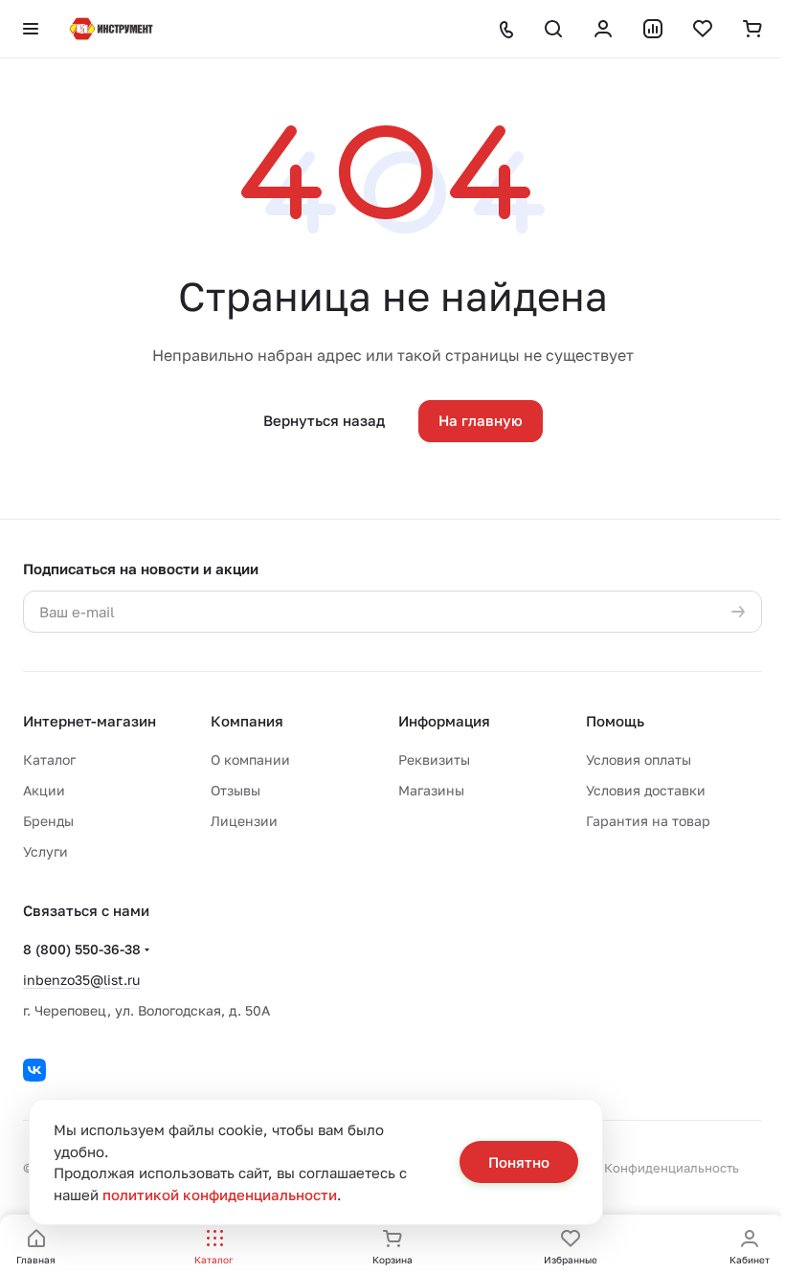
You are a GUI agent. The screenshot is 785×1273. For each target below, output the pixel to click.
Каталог (49, 759)
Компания (247, 720)
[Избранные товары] (702, 28)
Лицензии (244, 821)
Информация (444, 720)
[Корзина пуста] (752, 28)
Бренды (48, 821)
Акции (44, 790)
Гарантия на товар (648, 821)
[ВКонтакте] (34, 1070)
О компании (250, 759)
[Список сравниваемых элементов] (652, 28)
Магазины (431, 790)
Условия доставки (646, 790)
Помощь (615, 720)
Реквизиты (434, 759)
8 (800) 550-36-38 (82, 949)
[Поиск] (553, 28)
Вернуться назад (324, 420)
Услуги (45, 851)
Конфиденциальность (671, 1167)
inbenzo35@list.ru (81, 980)
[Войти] (603, 28)
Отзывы (235, 790)
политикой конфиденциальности (219, 1194)
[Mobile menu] (30, 29)
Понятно (519, 1162)
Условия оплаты (638, 759)
